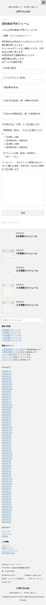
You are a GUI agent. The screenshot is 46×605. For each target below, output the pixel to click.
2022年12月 (7, 453)
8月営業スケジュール (26, 236)
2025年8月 (6, 392)
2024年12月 (7, 404)
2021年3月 (6, 502)
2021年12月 (7, 479)
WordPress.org (8, 553)
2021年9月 (6, 486)
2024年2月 (6, 422)
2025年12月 (7, 384)
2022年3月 (6, 473)
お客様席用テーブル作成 (12, 349)
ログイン (6, 545)
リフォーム (7, 534)
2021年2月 (6, 504)
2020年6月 (6, 517)
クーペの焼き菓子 (10, 354)
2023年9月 (6, 435)
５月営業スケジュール (27, 288)
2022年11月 (7, 456)
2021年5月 (6, 496)
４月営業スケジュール (27, 305)
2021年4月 (6, 499)
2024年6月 (6, 412)
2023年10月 (7, 433)
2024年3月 (6, 420)
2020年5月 (6, 520)
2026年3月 (6, 379)
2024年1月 (6, 425)
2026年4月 (6, 376)
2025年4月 (6, 399)
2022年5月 (6, 468)
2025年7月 (6, 394)
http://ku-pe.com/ (10, 575)
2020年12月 (7, 507)
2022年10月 (7, 458)
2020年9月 (6, 512)
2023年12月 (7, 427)
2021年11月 (7, 481)
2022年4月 (6, 471)
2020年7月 (6, 514)
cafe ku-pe (23, 11)
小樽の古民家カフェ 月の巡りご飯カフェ (23, 593)
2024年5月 (6, 415)
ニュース (6, 531)
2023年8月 (6, 438)
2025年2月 (6, 402)
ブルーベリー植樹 (10, 357)
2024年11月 (7, 407)
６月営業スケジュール (27, 270)
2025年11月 (7, 387)
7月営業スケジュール (26, 253)
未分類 (5, 536)
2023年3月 (6, 450)
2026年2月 (6, 381)
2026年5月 (6, 374)
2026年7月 (6, 371)
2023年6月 (6, 443)
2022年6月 (6, 466)
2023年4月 (6, 448)
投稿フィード (8, 548)
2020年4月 (6, 522)
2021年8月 (6, 489)
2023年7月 (6, 440)
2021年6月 (6, 494)
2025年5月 (6, 397)
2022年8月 (6, 461)
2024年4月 (6, 417)
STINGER (23, 600)
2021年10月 (7, 484)
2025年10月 (7, 389)
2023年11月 (7, 430)
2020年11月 (7, 509)
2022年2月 (6, 476)
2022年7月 (6, 463)
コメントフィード (10, 551)
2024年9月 (6, 410)
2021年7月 (6, 491)
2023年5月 (6, 445)
